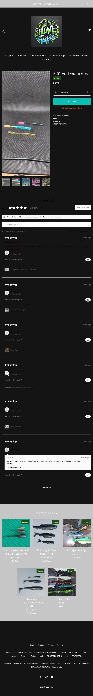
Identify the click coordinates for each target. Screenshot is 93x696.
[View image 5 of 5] (46, 182)
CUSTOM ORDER (54, 656)
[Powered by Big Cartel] (46, 687)
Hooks (41, 656)
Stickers (14, 656)
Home (32, 645)
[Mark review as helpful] (88, 259)
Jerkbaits (62, 652)
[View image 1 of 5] (6, 182)
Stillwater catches (78, 55)
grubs (67, 656)
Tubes (33, 656)
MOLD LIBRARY (65, 663)
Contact (46, 59)
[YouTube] (52, 677)
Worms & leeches (25, 652)
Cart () (60, 645)
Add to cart (72, 101)
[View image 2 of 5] (16, 182)
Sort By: (72, 231)
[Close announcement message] (87, 4)
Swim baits (10, 652)
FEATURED (77, 656)
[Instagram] (41, 677)
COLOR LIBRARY (81, 663)
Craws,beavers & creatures (45, 652)
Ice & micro (73, 652)
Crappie (84, 652)
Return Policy (38, 55)
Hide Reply (9, 458)
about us (22, 55)
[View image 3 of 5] (26, 182)
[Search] (4, 31)
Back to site (57, 667)
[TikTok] (46, 677)
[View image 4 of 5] (36, 182)
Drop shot (24, 656)
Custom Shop (57, 55)
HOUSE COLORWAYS (40, 667)
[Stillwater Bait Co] (46, 31)
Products (41, 645)
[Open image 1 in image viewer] (26, 123)
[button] (41, 207)
